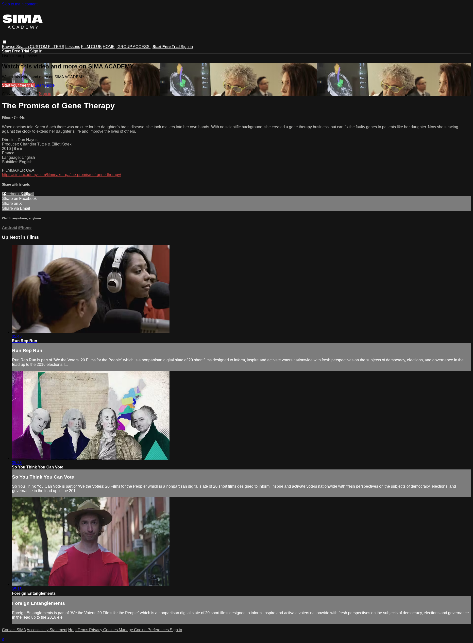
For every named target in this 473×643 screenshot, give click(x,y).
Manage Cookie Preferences (144, 630)
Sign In (36, 51)
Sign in (187, 47)
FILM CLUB (91, 47)
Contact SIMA (14, 630)
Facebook (11, 194)
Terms (83, 630)
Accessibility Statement (47, 630)
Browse (9, 47)
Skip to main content (19, 4)
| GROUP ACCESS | (134, 47)
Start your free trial (18, 85)
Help (73, 630)
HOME (109, 47)
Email (29, 194)
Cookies (111, 630)
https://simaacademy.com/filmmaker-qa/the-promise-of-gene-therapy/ (61, 175)
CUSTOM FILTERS (47, 47)
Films (7, 117)
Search (23, 47)
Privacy (96, 630)
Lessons (72, 47)
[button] (4, 42)
